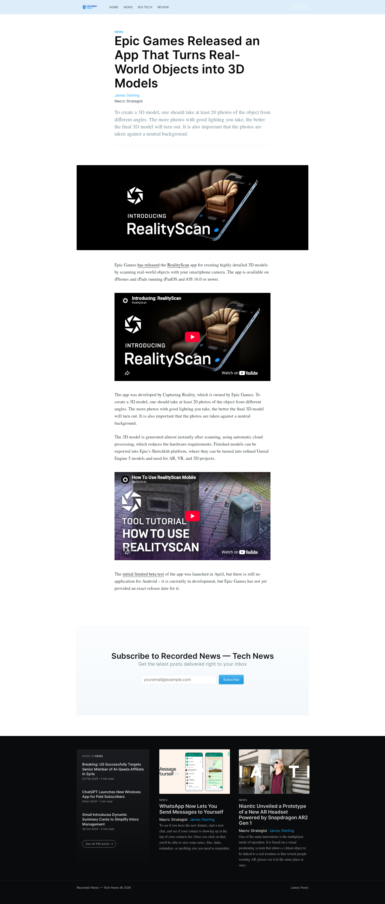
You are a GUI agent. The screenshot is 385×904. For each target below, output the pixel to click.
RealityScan (178, 265)
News (128, 7)
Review (163, 7)
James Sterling (127, 95)
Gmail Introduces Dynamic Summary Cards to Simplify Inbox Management (110, 819)
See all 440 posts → (99, 843)
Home (114, 7)
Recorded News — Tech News (98, 887)
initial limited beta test (143, 574)
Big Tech (145, 7)
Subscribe (299, 7)
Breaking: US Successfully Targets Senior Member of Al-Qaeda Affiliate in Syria (113, 769)
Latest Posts (299, 887)
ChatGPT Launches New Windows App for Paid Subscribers (111, 794)
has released (148, 265)
